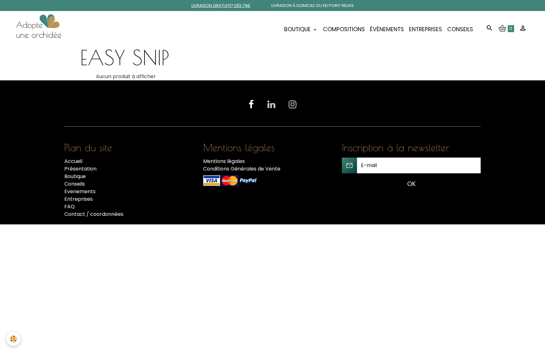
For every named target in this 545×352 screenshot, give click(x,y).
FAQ (69, 206)
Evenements (80, 191)
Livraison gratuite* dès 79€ (220, 5)
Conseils (460, 29)
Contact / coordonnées (93, 214)
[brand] (40, 29)
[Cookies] (13, 339)
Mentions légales (224, 161)
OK (411, 184)
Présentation (80, 168)
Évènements (387, 29)
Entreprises (425, 29)
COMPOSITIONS (344, 29)
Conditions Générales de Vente (241, 168)
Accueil (73, 161)
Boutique (298, 29)
